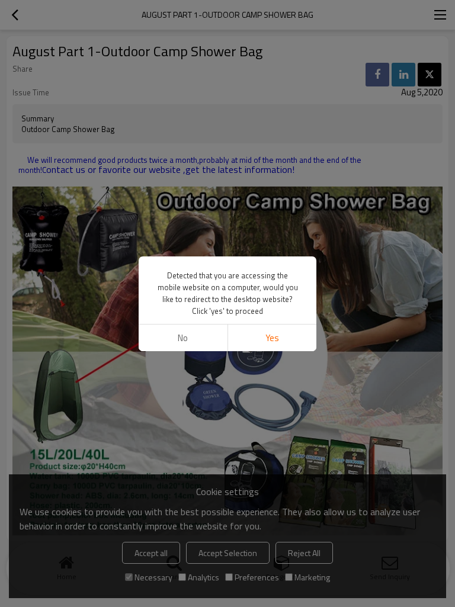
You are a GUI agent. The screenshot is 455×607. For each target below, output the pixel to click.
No (183, 338)
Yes (272, 338)
